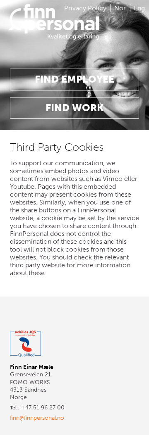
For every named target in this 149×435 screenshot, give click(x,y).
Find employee (74, 79)
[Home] (53, 32)
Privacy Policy (85, 8)
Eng (139, 8)
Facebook (35, 316)
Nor (120, 8)
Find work (75, 108)
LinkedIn (16, 316)
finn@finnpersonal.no (37, 417)
